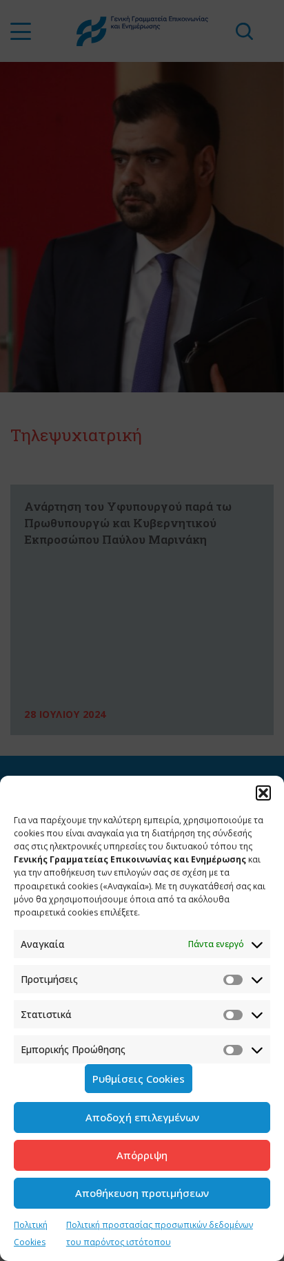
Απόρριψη (142, 1155)
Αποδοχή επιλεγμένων (142, 1117)
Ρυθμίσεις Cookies (138, 1078)
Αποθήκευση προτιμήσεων (142, 1193)
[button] (263, 793)
